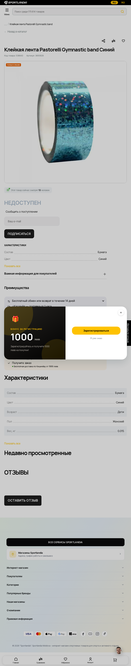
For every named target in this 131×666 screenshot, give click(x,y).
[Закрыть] (121, 312)
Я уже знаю (96, 338)
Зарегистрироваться (96, 330)
